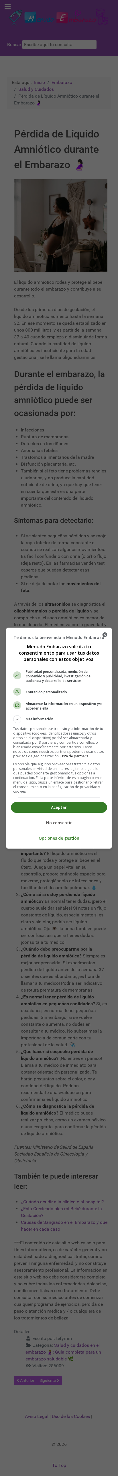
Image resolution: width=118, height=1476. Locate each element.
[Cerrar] (105, 634)
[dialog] (59, 738)
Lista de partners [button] (74, 756)
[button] (59, 719)
